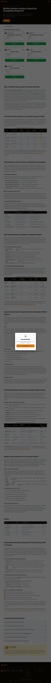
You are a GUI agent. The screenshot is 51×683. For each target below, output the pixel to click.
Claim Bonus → (25, 345)
